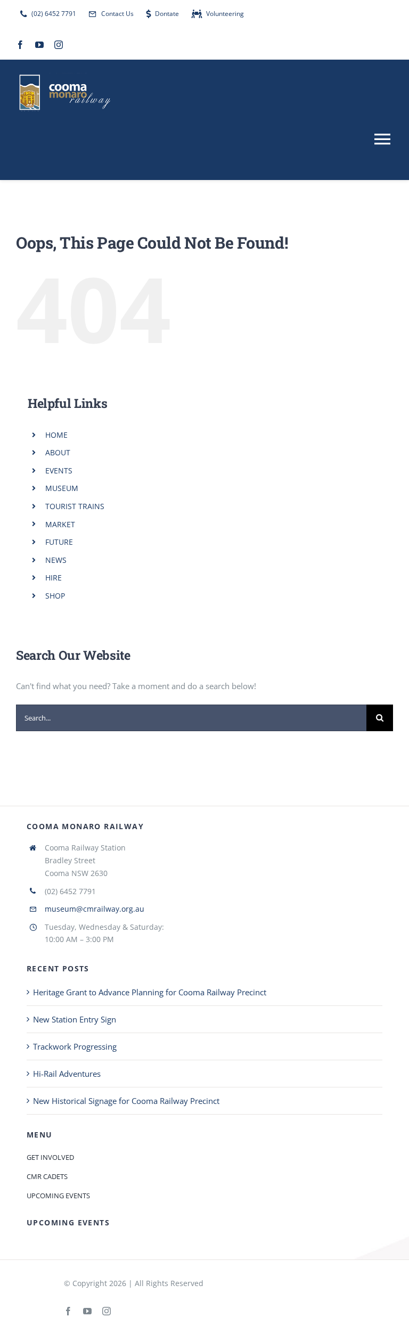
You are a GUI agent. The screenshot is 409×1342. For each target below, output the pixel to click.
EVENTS (58, 470)
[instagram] (58, 44)
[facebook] (20, 44)
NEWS (56, 560)
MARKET (60, 524)
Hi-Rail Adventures (67, 1073)
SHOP (55, 596)
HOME (56, 435)
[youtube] (39, 44)
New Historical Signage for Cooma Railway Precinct (126, 1100)
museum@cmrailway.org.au (94, 909)
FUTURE (59, 542)
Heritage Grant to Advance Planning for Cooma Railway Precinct (149, 992)
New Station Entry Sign (74, 1019)
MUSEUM (61, 488)
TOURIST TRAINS (74, 506)
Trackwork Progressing (75, 1046)
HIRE (53, 577)
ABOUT (57, 452)
